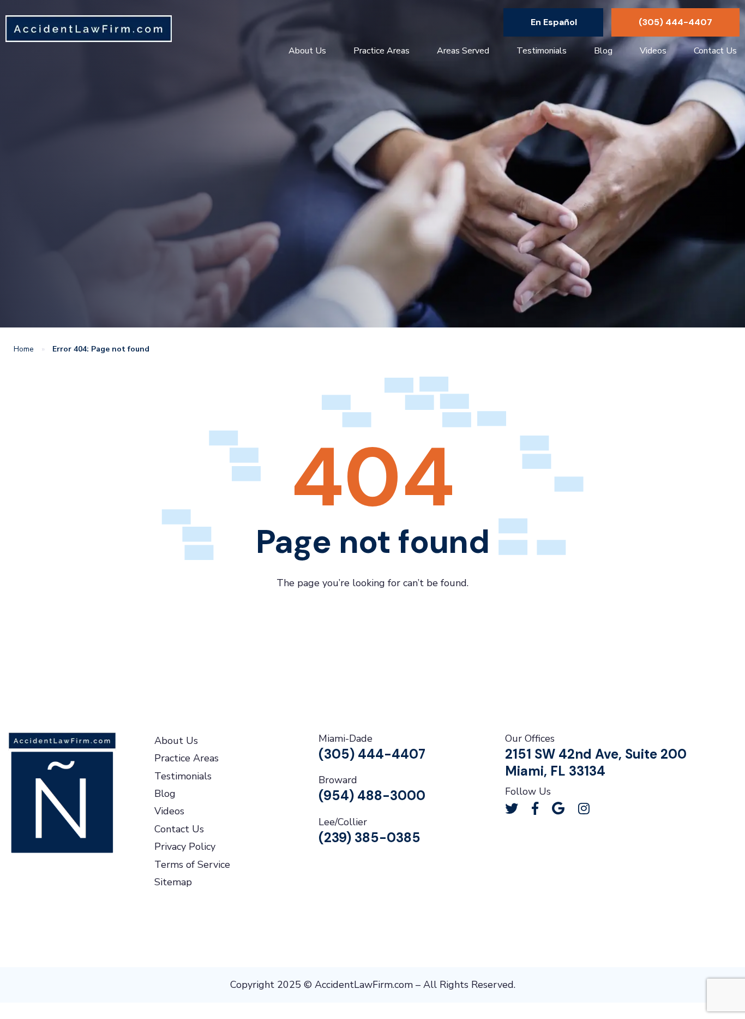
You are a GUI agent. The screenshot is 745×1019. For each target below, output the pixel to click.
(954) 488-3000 (372, 795)
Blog (603, 51)
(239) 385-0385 (369, 837)
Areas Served (463, 51)
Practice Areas (381, 51)
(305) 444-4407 (675, 22)
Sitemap (173, 882)
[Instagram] (584, 808)
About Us (307, 51)
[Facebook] (535, 808)
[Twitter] (511, 808)
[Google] (558, 808)
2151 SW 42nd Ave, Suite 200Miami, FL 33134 (596, 762)
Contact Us (715, 51)
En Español (554, 22)
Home (24, 349)
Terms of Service (192, 864)
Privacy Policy (184, 846)
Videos (653, 51)
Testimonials (541, 51)
